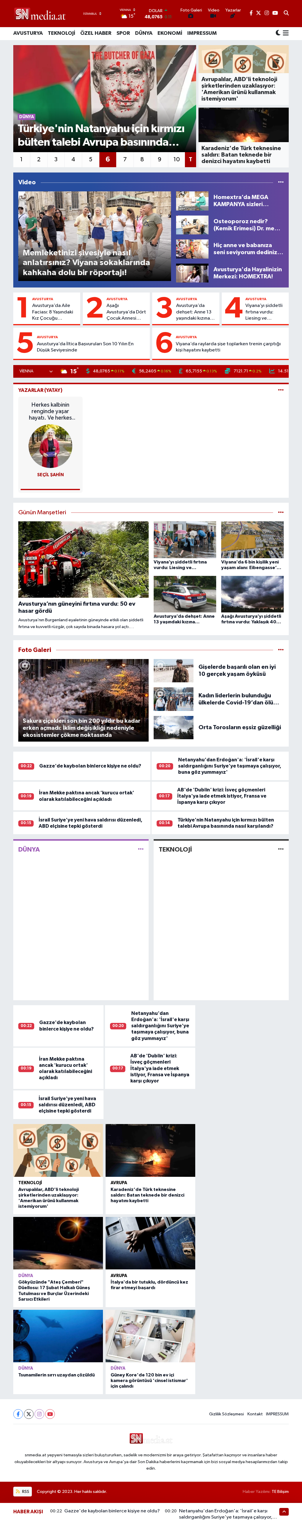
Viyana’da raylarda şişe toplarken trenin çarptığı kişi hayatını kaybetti (228, 347)
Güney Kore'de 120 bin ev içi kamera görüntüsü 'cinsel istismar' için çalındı (149, 1381)
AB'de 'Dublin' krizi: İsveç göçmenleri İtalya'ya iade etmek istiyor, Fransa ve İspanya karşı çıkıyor (221, 796)
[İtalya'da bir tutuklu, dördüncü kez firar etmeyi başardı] (150, 1243)
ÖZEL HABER (95, 33)
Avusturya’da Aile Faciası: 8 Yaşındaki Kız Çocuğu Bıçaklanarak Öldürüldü (52, 312)
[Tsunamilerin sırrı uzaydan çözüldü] (58, 1336)
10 (176, 159)
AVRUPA (119, 1183)
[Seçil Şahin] (50, 445)
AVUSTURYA (28, 33)
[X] (29, 1414)
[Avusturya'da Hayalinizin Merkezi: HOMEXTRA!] (192, 272)
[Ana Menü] (284, 33)
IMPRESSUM (202, 33)
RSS (25, 1491)
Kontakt (255, 1414)
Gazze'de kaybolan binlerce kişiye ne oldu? (90, 765)
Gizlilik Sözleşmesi (226, 1414)
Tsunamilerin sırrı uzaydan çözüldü (56, 1375)
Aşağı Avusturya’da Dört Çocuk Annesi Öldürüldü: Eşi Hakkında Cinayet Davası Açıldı (126, 312)
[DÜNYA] (141, 849)
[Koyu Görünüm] (278, 33)
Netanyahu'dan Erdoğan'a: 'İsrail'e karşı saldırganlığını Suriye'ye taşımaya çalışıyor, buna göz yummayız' (229, 766)
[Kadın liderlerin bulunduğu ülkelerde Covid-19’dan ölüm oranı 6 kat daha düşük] (174, 698)
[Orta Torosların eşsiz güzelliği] (174, 727)
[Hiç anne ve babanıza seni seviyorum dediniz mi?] (192, 249)
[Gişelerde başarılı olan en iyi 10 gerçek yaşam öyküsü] (174, 670)
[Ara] (286, 13)
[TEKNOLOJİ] (281, 849)
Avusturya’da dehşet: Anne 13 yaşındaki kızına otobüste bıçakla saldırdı (194, 312)
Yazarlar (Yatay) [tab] (40, 390)
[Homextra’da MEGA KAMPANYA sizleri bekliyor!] (192, 200)
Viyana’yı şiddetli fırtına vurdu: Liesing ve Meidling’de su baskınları (264, 312)
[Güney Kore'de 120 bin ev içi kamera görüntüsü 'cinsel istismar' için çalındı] (150, 1336)
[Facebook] (18, 1414)
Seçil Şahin (50, 475)
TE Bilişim (280, 1491)
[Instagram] (39, 1414)
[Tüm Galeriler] (281, 650)
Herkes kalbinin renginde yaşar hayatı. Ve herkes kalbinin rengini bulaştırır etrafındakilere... (50, 411)
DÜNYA (143, 33)
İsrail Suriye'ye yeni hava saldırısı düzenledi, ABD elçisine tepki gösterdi (67, 1105)
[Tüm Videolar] (281, 182)
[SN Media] (40, 13)
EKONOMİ (169, 33)
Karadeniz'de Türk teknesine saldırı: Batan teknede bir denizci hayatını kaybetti (147, 1195)
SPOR (123, 33)
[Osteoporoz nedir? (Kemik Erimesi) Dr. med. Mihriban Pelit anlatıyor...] (192, 224)
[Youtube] (50, 1414)
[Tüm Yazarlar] (281, 390)
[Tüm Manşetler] (281, 512)
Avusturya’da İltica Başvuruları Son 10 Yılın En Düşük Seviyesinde (85, 347)
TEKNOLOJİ (61, 33)
